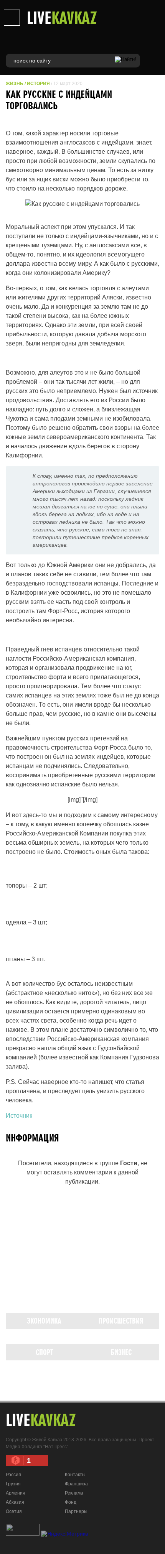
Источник (19, 1115)
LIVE (62, 17)
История (38, 83)
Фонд (70, 1502)
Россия (13, 1474)
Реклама (74, 1493)
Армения (15, 1493)
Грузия (13, 1484)
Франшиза (76, 1484)
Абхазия (15, 1502)
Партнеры (76, 1511)
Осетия (14, 1511)
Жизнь (14, 83)
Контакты (75, 1474)
